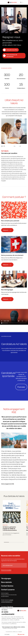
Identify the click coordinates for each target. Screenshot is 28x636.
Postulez (21, 387)
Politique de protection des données (9, 594)
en (22, 2)
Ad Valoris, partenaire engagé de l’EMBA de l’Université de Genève (10, 528)
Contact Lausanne (8, 590)
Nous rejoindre (6, 582)
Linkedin (11, 600)
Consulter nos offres (12, 50)
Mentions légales (4, 593)
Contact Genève (7, 586)
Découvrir (5, 230)
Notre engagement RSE (7, 484)
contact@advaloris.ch (6, 602)
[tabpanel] (11, 517)
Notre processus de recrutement (11, 55)
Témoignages (6, 578)
